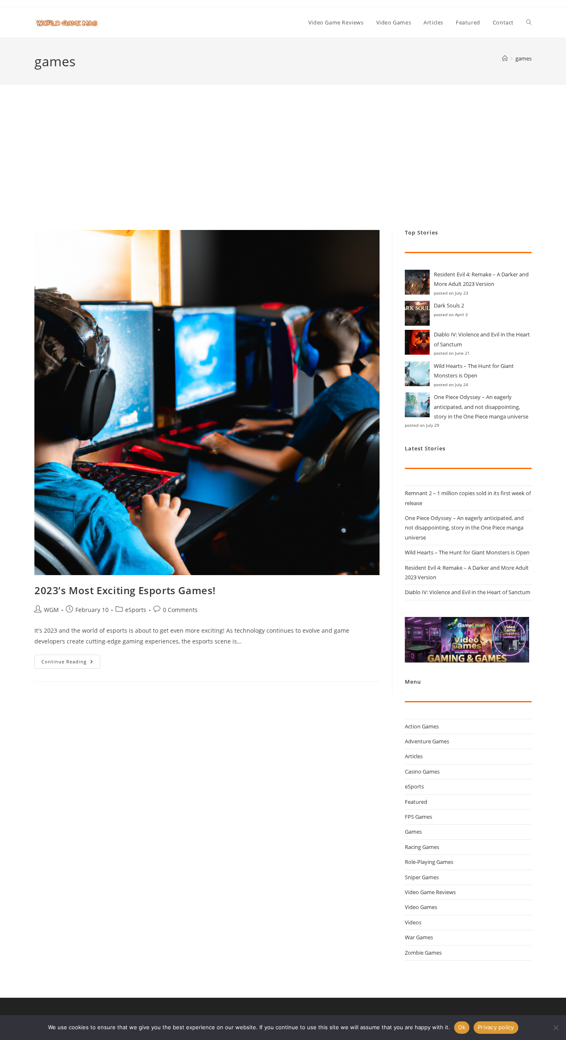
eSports (135, 610)
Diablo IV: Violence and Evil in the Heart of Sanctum (467, 592)
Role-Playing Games (429, 862)
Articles (414, 756)
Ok (462, 1027)
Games (413, 831)
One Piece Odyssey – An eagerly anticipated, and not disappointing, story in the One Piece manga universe (481, 406)
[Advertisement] (283, 168)
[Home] (505, 58)
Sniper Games (422, 877)
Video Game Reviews (430, 892)
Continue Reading (70, 663)
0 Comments (180, 610)
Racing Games (422, 847)
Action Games (422, 726)
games (523, 58)
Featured (416, 801)
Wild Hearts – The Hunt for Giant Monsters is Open (467, 552)
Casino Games (422, 771)
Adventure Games (427, 741)
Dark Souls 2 (449, 305)
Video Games (421, 907)
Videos (413, 922)
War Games (419, 937)
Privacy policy (496, 1027)
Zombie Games (423, 952)
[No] (555, 1027)
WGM (51, 610)
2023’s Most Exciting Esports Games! (125, 590)
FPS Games (418, 816)
